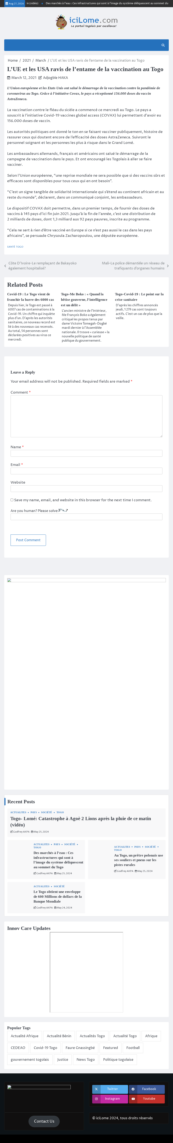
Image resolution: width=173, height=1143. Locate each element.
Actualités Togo (92, 1036)
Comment (21, 392)
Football (133, 1048)
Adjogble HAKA (55, 78)
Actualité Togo (125, 1036)
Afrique (151, 1036)
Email (17, 464)
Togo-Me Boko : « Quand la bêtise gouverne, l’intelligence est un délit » (84, 299)
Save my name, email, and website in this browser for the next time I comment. (83, 500)
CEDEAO (18, 1048)
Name (17, 447)
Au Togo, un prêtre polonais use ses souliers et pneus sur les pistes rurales (138, 860)
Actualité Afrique (24, 1036)
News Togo (86, 1059)
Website (18, 482)
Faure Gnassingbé (80, 1048)
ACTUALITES (18, 812)
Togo (19, 246)
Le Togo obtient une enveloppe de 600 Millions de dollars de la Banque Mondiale (58, 896)
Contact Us (44, 1121)
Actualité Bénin (59, 1036)
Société (46, 812)
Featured (110, 1048)
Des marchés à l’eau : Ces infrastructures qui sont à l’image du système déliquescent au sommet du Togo (104, 3)
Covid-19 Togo (45, 1048)
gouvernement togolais (30, 1059)
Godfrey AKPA (21, 831)
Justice (62, 1059)
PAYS (34, 812)
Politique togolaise (118, 1059)
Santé (11, 246)
